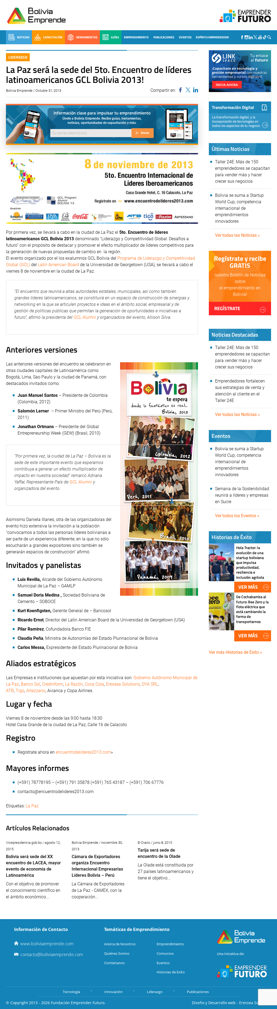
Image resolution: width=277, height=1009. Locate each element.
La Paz (32, 805)
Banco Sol (30, 684)
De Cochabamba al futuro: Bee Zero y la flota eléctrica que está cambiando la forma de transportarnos (252, 609)
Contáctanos (114, 962)
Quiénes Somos (116, 953)
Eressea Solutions (123, 684)
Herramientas (86, 37)
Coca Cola (94, 684)
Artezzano (35, 690)
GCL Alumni (84, 317)
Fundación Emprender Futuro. (78, 1002)
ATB (10, 690)
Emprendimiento (136, 37)
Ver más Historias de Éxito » (235, 652)
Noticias (23, 37)
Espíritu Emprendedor (212, 37)
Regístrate (227, 308)
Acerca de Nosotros (120, 944)
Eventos (185, 37)
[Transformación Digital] (240, 116)
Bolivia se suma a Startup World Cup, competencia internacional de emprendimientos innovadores (239, 208)
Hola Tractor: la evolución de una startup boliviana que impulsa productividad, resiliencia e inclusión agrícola (250, 562)
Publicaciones (163, 37)
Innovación (113, 991)
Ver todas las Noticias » (237, 235)
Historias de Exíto (171, 972)
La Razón (74, 684)
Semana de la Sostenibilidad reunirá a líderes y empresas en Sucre (242, 495)
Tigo (20, 690)
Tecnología (71, 991)
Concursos (165, 953)
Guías (115, 37)
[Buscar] (269, 37)
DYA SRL (150, 684)
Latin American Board (58, 264)
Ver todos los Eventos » (237, 515)
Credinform (52, 684)
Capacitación (52, 37)
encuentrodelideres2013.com (83, 752)
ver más (248, 587)
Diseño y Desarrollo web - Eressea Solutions (231, 1002)
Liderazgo (17, 57)
